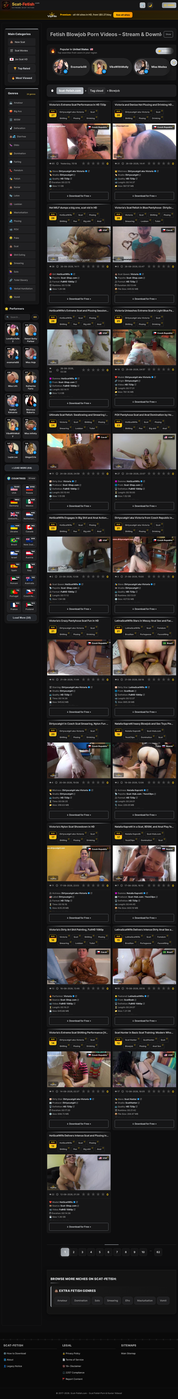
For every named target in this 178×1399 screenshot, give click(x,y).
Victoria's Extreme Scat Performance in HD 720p (77, 104)
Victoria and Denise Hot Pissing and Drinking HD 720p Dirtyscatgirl (144, 104)
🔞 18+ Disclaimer (71, 1366)
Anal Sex (157, 1046)
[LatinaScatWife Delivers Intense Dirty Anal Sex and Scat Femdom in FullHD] (144, 966)
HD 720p (65, 178)
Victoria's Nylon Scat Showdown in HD (72, 826)
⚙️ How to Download (14, 1353)
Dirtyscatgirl (66, 175)
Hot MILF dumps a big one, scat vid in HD (73, 207)
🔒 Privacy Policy (71, 1353)
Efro (127, 1300)
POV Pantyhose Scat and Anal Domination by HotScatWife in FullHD (144, 414)
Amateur (62, 1300)
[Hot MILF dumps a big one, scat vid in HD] (79, 244)
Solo (97, 1300)
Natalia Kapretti (132, 731)
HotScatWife (66, 215)
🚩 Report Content (72, 1379)
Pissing (76, 118)
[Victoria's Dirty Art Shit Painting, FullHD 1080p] (79, 966)
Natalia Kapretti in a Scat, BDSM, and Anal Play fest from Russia (144, 826)
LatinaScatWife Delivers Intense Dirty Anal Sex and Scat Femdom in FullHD (144, 929)
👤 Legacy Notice (12, 1366)
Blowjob (129, 1046)
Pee (75, 221)
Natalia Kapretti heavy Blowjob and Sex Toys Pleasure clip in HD (144, 723)
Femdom (161, 628)
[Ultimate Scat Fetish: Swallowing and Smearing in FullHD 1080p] (79, 451)
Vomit (163, 1300)
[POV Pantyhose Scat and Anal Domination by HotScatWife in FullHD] (144, 451)
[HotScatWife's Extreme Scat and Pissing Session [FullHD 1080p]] (79, 347)
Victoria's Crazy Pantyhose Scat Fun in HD (74, 620)
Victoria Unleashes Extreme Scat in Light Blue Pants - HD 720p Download (144, 310)
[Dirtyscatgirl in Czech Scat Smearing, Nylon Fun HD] (79, 760)
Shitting (63, 118)
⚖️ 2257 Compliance (73, 1372)
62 (158, 1252)
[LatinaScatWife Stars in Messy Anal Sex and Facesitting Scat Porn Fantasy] (144, 657)
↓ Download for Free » (79, 195)
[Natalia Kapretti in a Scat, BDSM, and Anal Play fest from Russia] (144, 863)
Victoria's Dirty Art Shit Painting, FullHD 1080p (76, 929)
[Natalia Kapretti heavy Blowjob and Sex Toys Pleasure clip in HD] (144, 760)
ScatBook (129, 691)
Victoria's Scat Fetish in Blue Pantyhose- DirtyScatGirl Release (144, 207)
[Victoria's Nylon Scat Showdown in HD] (79, 863)
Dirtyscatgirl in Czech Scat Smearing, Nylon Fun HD (78, 723)
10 (143, 1252)
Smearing (129, 221)
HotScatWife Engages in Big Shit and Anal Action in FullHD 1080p (78, 517)
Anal (99, 221)
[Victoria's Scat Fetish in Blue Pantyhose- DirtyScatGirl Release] (144, 244)
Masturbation (145, 1300)
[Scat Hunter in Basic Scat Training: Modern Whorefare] (144, 1069)
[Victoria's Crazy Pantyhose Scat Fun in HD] (79, 657)
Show (168, 34)
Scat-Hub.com (154, 731)
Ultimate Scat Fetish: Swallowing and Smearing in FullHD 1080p (78, 414)
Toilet (157, 221)
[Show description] (57, 163)
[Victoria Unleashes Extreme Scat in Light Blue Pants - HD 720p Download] (144, 347)
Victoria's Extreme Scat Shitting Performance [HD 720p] (78, 1032)
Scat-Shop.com (69, 278)
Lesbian (144, 221)
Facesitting (163, 634)
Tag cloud (96, 90)
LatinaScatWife (132, 628)
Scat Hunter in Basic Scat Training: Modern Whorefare (144, 1032)
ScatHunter (148, 1040)
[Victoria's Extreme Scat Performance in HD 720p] (79, 141)
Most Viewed (22, 77)
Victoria (129, 215)
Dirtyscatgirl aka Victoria (72, 112)
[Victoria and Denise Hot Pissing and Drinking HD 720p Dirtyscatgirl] (144, 141)
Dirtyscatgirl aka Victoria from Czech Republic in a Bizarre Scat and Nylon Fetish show (144, 517)
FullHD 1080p (67, 281)
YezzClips (130, 737)
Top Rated (22, 68)
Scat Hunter (131, 1040)
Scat (92, 112)
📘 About (8, 1359)
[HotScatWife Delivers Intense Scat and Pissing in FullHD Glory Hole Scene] (79, 1172)
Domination (146, 737)
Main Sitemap (128, 1353)
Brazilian (129, 634)
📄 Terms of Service (73, 1359)
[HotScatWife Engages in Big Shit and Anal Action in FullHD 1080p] (79, 554)
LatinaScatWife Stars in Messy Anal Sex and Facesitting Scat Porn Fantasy (144, 620)
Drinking (91, 118)
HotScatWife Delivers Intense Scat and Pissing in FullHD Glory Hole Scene (78, 1135)
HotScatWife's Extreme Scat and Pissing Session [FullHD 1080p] (78, 310)
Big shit (87, 221)
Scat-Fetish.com (70, 90)
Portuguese (145, 634)
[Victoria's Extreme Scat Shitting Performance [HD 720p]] (79, 1069)
